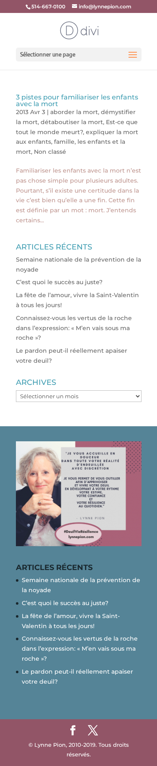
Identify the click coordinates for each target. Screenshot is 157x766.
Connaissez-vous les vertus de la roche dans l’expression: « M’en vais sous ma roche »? (74, 328)
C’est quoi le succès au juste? (59, 282)
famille (64, 141)
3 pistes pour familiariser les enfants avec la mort (77, 100)
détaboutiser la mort (72, 122)
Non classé (50, 151)
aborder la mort (74, 112)
